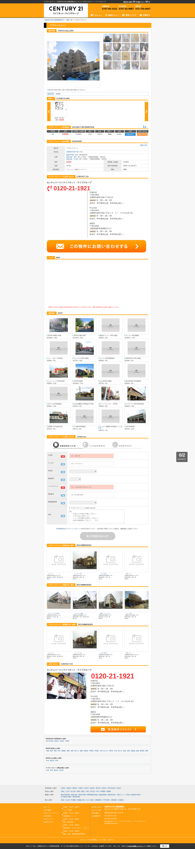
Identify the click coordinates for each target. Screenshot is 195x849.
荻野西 (142, 751)
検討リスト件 (144, 2)
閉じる (164, 846)
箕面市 (92, 788)
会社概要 (48, 810)
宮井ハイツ (128, 573)
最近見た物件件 (130, 2)
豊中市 (98, 788)
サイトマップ (49, 819)
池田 (91, 800)
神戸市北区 (49, 741)
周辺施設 (96, 813)
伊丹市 (86, 788)
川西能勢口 (98, 800)
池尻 (72, 751)
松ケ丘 (105, 751)
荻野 (51, 751)
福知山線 (69, 157)
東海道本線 (76, 797)
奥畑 (137, 751)
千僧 (115, 751)
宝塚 (62, 800)
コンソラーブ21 (78, 573)
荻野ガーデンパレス (105, 613)
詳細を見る (130, 134)
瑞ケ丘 (120, 751)
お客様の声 (96, 816)
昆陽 (81, 751)
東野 (146, 751)
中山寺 (76, 159)
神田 (78, 791)
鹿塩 (82, 791)
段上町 (73, 791)
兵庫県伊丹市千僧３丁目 (74, 152)
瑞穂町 (64, 751)
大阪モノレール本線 (123, 795)
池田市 (69, 788)
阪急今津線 (82, 795)
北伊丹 (61, 770)
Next (98, 60)
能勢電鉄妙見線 (92, 795)
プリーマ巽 (128, 613)
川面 (87, 791)
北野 (128, 751)
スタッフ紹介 (97, 810)
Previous (48, 60)
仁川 (87, 800)
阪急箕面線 (102, 795)
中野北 (111, 751)
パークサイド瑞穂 (78, 613)
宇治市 (119, 788)
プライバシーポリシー (73, 529)
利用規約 (60, 529)
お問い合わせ (142, 134)
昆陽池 (133, 751)
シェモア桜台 (103, 573)
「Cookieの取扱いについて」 (135, 846)
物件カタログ (49, 822)
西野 (68, 751)
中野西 (91, 751)
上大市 (67, 791)
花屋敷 (108, 791)
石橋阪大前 (80, 800)
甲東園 (102, 791)
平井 (97, 791)
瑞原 (124, 751)
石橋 (62, 791)
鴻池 (47, 751)
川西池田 (114, 800)
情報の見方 (143, 145)
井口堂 (92, 791)
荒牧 (55, 751)
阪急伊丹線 (70, 155)
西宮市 (56, 741)
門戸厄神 (106, 800)
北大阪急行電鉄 (66, 797)
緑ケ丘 (76, 751)
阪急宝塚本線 (65, 795)
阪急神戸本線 (135, 795)
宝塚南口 (121, 800)
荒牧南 (86, 751)
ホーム (47, 807)
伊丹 (76, 155)
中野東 (96, 751)
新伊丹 (52, 760)
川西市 (67, 741)
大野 (101, 751)
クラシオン (51, 573)
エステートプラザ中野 (53, 613)
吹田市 (104, 788)
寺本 (59, 751)
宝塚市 (62, 741)
